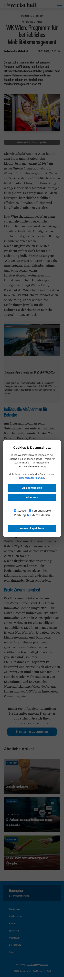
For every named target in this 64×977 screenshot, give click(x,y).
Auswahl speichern (32, 528)
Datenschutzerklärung (31, 477)
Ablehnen (32, 497)
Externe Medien (40, 515)
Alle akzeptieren (32, 488)
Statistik (22, 510)
